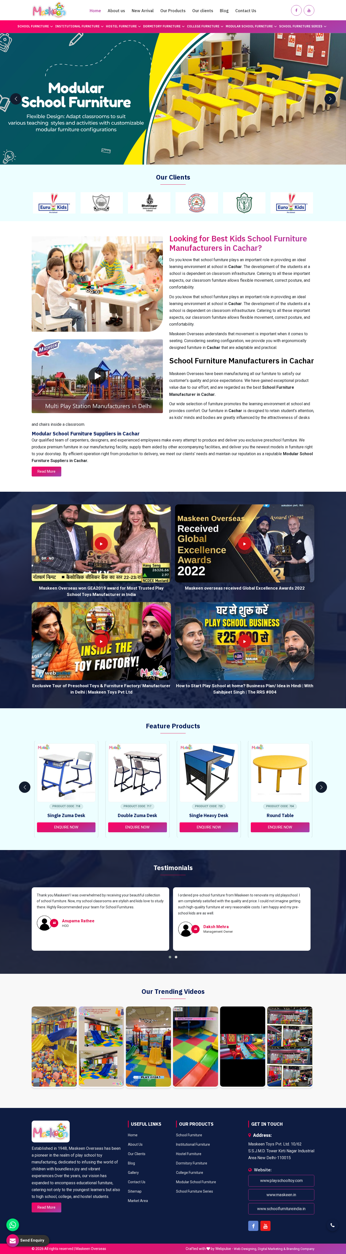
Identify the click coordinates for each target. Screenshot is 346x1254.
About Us (135, 1144)
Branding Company (300, 1249)
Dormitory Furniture (162, 26)
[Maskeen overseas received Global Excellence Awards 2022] (244, 543)
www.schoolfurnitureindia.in (281, 1208)
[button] (170, 957)
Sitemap (135, 1191)
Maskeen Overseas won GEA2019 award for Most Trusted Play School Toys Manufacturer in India (101, 591)
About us (116, 10)
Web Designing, (245, 1249)
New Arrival (143, 10)
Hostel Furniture (121, 26)
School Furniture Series (300, 26)
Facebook (253, 1226)
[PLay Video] (97, 376)
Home (95, 10)
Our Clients (136, 1154)
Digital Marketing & (272, 1249)
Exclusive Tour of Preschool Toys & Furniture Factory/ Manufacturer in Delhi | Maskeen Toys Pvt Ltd (101, 689)
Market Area (138, 1201)
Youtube (265, 1226)
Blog (224, 10)
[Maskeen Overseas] (49, 10)
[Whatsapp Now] (12, 1224)
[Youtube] (309, 10)
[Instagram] (54, 1047)
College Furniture (203, 26)
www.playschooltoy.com (281, 1180)
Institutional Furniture (77, 26)
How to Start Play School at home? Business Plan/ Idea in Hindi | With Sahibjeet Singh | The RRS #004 (244, 689)
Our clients (202, 10)
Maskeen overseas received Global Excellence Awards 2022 (245, 588)
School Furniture (33, 26)
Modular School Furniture (249, 26)
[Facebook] (296, 10)
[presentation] (16, 98)
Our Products (173, 10)
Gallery (133, 1173)
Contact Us (245, 10)
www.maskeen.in (281, 1194)
